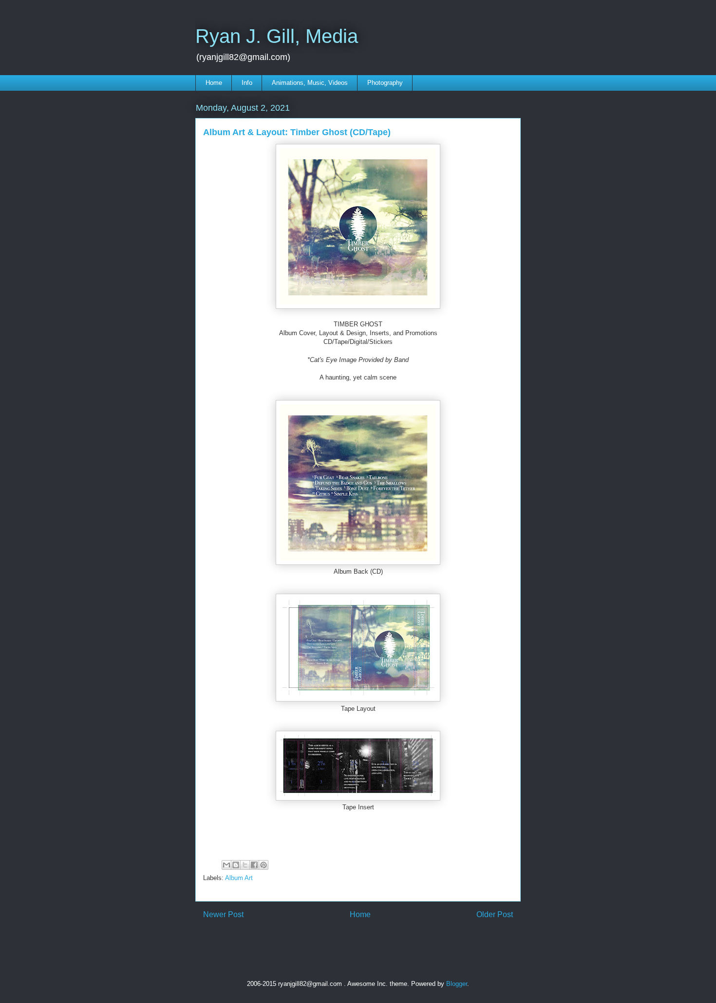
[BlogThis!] (236, 865)
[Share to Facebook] (254, 865)
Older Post (494, 914)
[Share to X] (245, 865)
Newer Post (223, 914)
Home (214, 82)
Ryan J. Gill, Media (276, 36)
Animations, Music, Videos (310, 82)
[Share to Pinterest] (263, 865)
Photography (385, 82)
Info (247, 82)
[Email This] (226, 865)
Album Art (239, 878)
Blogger (456, 983)
